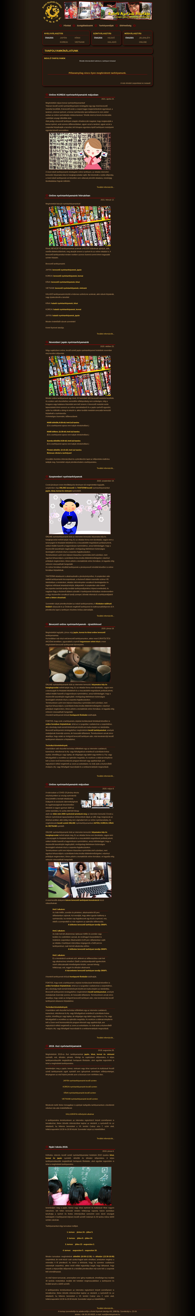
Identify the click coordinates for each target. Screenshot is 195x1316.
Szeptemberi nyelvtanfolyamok (65, 476)
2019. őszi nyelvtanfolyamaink (64, 1046)
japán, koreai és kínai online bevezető (89, 632)
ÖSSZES (49, 38)
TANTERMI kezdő (84, 488)
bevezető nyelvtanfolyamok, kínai (65, 282)
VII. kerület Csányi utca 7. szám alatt (96, 1126)
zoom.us (75, 764)
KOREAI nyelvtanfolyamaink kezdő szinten (80, 1087)
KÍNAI (77, 38)
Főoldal (67, 25)
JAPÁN (63, 38)
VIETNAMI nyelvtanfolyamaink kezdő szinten (80, 1099)
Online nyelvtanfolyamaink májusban (68, 784)
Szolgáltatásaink (85, 25)
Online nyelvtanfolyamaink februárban (69, 195)
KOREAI (64, 42)
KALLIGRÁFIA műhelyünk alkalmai (80, 1114)
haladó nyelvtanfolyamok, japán (66, 315)
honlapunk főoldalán (79, 715)
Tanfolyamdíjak (106, 25)
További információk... (105, 187)
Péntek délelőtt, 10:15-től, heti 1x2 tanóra (64, 450)
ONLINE (143, 42)
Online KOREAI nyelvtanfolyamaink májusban (73, 95)
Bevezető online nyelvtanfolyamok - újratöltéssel (74, 624)
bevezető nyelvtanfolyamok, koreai (68, 276)
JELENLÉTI (144, 38)
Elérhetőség (125, 25)
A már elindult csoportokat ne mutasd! (135, 83)
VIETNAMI (79, 42)
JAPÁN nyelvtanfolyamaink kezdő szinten (80, 1081)
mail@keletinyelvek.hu (111, 1314)
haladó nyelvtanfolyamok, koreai (67, 309)
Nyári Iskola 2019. (58, 1147)
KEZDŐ (111, 38)
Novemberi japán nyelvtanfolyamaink (68, 342)
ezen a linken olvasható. (56, 598)
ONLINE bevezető (66, 488)
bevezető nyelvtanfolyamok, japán (67, 270)
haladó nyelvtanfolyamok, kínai (64, 303)
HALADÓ (112, 42)
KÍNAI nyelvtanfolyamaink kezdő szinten (80, 1093)
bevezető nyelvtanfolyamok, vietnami (71, 288)
